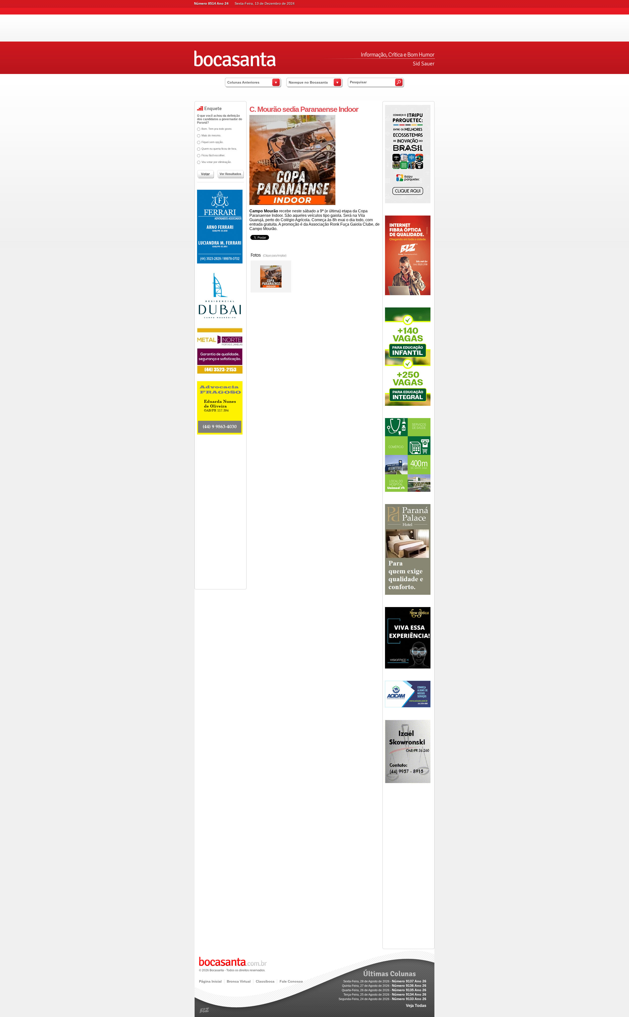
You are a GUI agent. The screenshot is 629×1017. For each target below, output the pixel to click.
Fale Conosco (291, 981)
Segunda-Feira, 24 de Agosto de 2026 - (382, 999)
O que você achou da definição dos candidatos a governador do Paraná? (219, 119)
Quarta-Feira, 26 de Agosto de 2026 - (384, 990)
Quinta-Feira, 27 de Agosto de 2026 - (384, 986)
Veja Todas (416, 1005)
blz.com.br (204, 1010)
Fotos (268, 255)
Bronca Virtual (239, 981)
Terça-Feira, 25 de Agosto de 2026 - (384, 994)
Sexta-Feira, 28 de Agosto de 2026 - (384, 981)
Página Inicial (210, 981)
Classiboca (265, 981)
